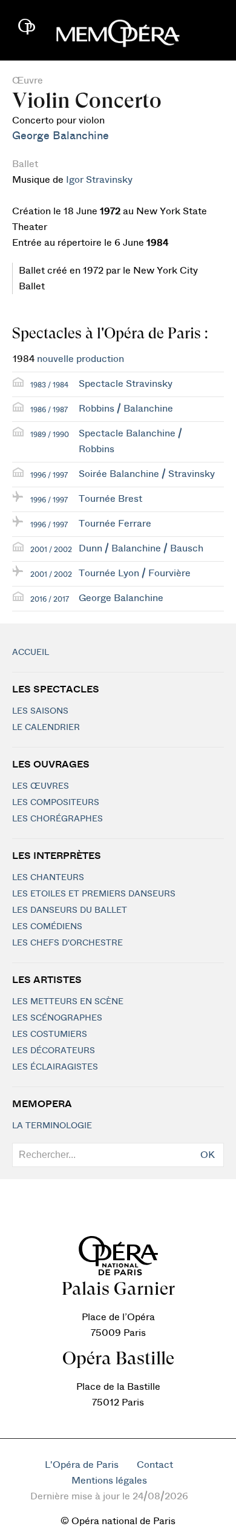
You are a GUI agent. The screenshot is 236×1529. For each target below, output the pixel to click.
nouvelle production (80, 359)
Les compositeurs (55, 802)
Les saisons (40, 711)
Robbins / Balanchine (126, 408)
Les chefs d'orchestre (67, 943)
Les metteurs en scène (67, 1002)
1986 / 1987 (49, 409)
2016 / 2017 (49, 599)
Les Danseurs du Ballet (69, 910)
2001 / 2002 (51, 549)
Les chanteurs (48, 877)
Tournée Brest (110, 499)
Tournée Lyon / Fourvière (135, 573)
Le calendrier (46, 727)
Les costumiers (49, 1034)
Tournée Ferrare (115, 523)
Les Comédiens (47, 926)
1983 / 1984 (49, 385)
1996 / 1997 (49, 475)
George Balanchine (60, 136)
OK (207, 1155)
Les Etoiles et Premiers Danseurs (93, 894)
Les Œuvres (40, 786)
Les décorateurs (53, 1051)
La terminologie (52, 1126)
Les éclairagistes (55, 1067)
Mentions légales (109, 1480)
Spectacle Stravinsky (125, 384)
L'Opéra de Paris (82, 1465)
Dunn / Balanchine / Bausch (141, 548)
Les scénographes (57, 1018)
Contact (155, 1465)
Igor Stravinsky (99, 180)
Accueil (30, 652)
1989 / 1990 (49, 434)
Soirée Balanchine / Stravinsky (147, 474)
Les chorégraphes (57, 819)
